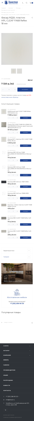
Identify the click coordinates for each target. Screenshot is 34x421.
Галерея (6, 365)
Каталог (6, 350)
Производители (9, 370)
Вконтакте (5, 410)
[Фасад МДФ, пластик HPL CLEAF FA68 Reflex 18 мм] (17, 49)
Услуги (5, 345)
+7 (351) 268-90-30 (12, 396)
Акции (5, 375)
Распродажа (8, 380)
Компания (7, 355)
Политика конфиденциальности (12, 417)
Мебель (6, 360)
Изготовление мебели (17, 297)
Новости (6, 385)
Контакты (7, 390)
